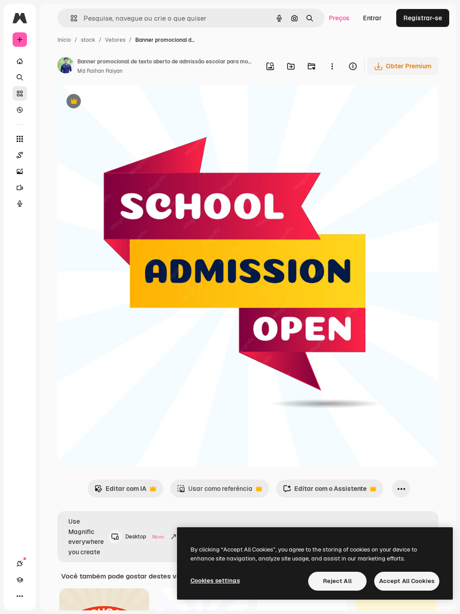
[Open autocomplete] (70, 18)
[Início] (20, 61)
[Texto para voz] (20, 203)
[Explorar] (20, 109)
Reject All (337, 581)
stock (88, 40)
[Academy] (20, 580)
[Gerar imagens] (20, 171)
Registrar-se (422, 18)
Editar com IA (120, 491)
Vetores (115, 40)
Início (64, 40)
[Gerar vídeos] (20, 187)
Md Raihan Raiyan (100, 71)
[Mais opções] (332, 66)
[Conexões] (20, 563)
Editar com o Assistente (325, 491)
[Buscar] (20, 77)
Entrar (372, 18)
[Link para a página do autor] (66, 66)
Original (115, 102)
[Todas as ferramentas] (20, 139)
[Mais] (20, 596)
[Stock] (20, 93)
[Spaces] (20, 155)
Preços (339, 18)
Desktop (144, 536)
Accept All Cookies (406, 581)
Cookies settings (215, 580)
